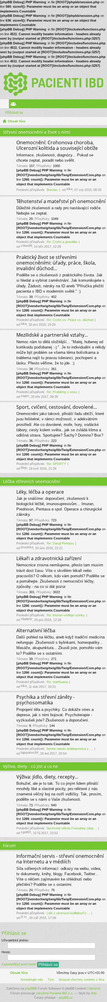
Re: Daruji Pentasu (60, 543)
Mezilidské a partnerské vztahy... (52, 335)
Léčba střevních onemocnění (31, 481)
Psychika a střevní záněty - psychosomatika (45, 700)
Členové (14, 105)
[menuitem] (80, 979)
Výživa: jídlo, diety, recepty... (47, 777)
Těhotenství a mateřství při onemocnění (61, 202)
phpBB (29, 988)
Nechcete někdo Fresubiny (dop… (72, 828)
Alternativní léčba (35, 631)
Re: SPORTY (56, 464)
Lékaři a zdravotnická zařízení (48, 559)
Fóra (5, 105)
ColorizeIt (93, 988)
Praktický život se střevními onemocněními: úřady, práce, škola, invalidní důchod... (56, 263)
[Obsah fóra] (53, 83)
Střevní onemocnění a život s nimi (36, 132)
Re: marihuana (57, 682)
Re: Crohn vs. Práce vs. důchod (70, 320)
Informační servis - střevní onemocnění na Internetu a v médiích (60, 859)
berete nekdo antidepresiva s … (70, 748)
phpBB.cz (66, 997)
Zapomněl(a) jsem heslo (18, 964)
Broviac (52, 190)
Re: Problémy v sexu (62, 392)
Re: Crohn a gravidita (62, 242)
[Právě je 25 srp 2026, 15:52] (101, 121)
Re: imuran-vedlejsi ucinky (66, 615)
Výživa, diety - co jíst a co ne (30, 766)
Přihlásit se (14, 113)
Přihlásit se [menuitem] (103, 105)
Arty (94, 993)
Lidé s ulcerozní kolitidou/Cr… (68, 913)
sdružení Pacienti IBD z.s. (54, 993)
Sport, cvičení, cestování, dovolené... (56, 407)
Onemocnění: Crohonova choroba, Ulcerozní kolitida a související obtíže (57, 145)
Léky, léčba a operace (40, 492)
